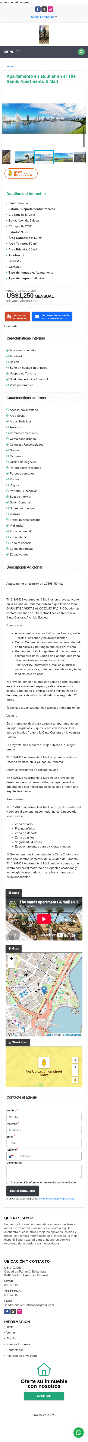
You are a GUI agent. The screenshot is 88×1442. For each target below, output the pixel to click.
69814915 (11, 1285)
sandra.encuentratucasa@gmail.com (29, 1305)
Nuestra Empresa (18, 1344)
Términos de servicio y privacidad (56, 1198)
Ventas (11, 1332)
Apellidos (12, 1123)
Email (10, 1136)
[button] (81, 91)
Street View (23, 174)
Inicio (10, 66)
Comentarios (14, 1162)
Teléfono (12, 1149)
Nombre (12, 1110)
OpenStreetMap (73, 1034)
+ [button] (11, 958)
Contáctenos (14, 1350)
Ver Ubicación (37, 1071)
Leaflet (49, 1034)
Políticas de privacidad (21, 1355)
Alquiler (11, 1338)
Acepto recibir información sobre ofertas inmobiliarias (43, 1182)
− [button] (11, 965)
